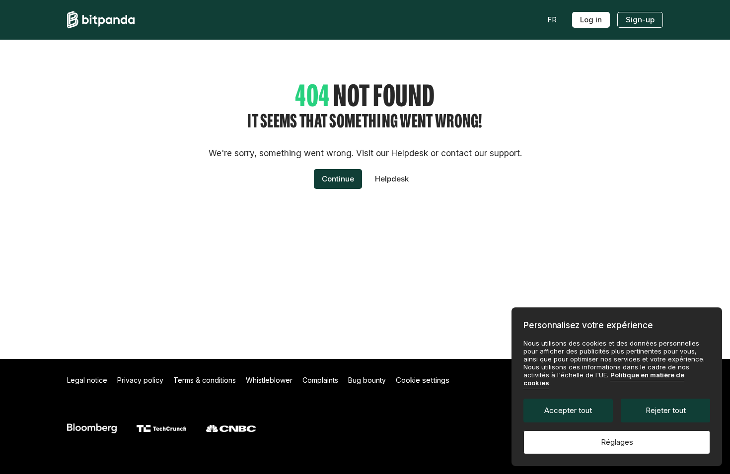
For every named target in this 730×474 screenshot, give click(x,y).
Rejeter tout (666, 410)
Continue (338, 178)
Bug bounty (367, 380)
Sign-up (640, 19)
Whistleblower (269, 380)
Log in (591, 19)
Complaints (320, 380)
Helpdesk (392, 178)
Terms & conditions (204, 380)
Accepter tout (568, 410)
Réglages (617, 442)
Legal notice (87, 380)
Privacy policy (140, 380)
